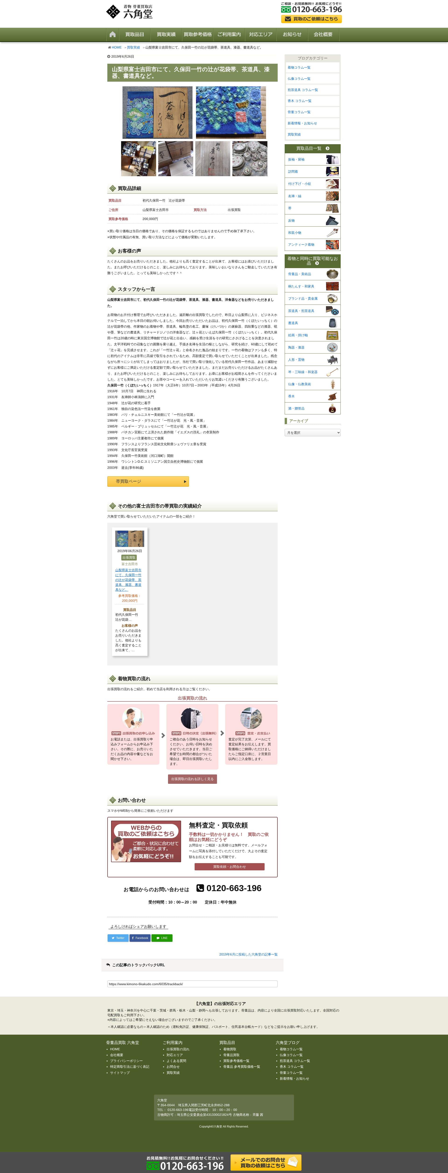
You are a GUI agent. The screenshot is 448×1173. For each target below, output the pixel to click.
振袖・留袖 (296, 159)
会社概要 (116, 1055)
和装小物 (294, 233)
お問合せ (173, 1066)
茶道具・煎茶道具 (301, 311)
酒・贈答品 (296, 408)
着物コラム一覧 (299, 67)
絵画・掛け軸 (298, 335)
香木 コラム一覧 (300, 101)
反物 (291, 220)
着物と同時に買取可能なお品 (312, 261)
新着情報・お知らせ (302, 123)
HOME (117, 47)
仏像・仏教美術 (299, 384)
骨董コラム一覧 (299, 112)
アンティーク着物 (301, 244)
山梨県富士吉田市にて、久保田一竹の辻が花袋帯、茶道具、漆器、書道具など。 (128, 580)
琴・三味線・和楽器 (303, 372)
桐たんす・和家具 (301, 286)
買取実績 (133, 47)
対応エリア (175, 1055)
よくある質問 (176, 1061)
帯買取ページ (128, 481)
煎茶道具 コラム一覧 (303, 90)
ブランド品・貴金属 (303, 298)
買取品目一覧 (309, 148)
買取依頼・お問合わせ (229, 866)
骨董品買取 (231, 1055)
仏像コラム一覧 (299, 79)
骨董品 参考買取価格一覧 (241, 1066)
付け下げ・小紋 (299, 184)
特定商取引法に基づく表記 (129, 1066)
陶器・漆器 (296, 347)
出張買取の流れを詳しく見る (192, 779)
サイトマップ (120, 1073)
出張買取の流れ (178, 1049)
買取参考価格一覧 (236, 1061)
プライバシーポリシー (126, 1061)
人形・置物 (296, 359)
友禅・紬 (294, 196)
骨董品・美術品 (299, 274)
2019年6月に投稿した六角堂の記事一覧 (248, 954)
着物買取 (229, 1049)
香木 (291, 396)
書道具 (293, 323)
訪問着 (293, 171)
